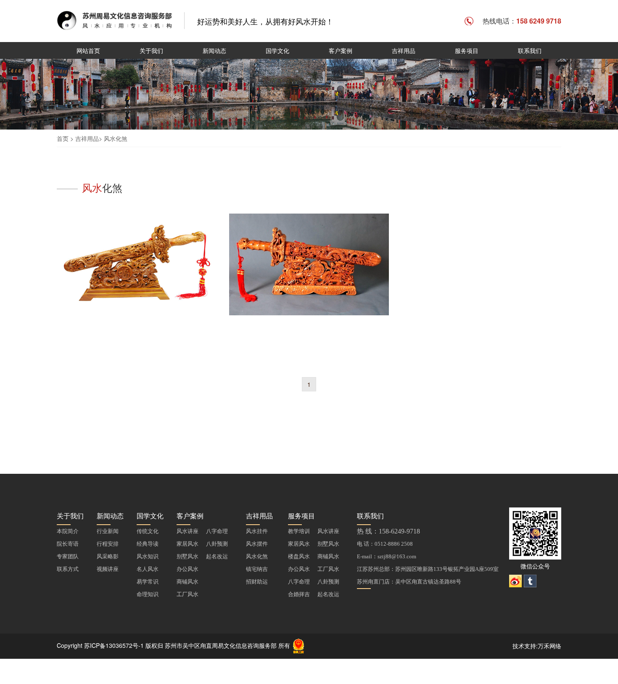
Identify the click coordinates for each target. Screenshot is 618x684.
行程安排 (108, 544)
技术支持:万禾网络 (536, 646)
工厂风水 (187, 594)
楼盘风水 (299, 556)
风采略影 (108, 556)
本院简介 (68, 531)
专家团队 (68, 556)
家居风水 (187, 544)
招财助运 (257, 581)
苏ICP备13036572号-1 (114, 645)
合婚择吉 (299, 594)
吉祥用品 (403, 50)
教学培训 (299, 531)
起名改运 (217, 556)
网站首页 (88, 50)
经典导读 (147, 544)
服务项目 (466, 50)
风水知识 (147, 556)
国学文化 (277, 50)
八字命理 (217, 531)
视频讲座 (108, 569)
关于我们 (151, 50)
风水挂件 (257, 531)
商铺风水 (187, 581)
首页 (63, 138)
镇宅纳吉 (257, 569)
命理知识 (147, 594)
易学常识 (147, 581)
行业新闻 (108, 531)
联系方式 (68, 569)
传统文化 (147, 531)
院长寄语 (68, 544)
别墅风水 (187, 556)
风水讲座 (187, 531)
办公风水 (187, 569)
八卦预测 (217, 544)
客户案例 (340, 50)
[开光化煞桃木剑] (137, 276)
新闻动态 (214, 50)
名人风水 (147, 569)
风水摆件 (257, 544)
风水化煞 (115, 138)
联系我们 (529, 50)
